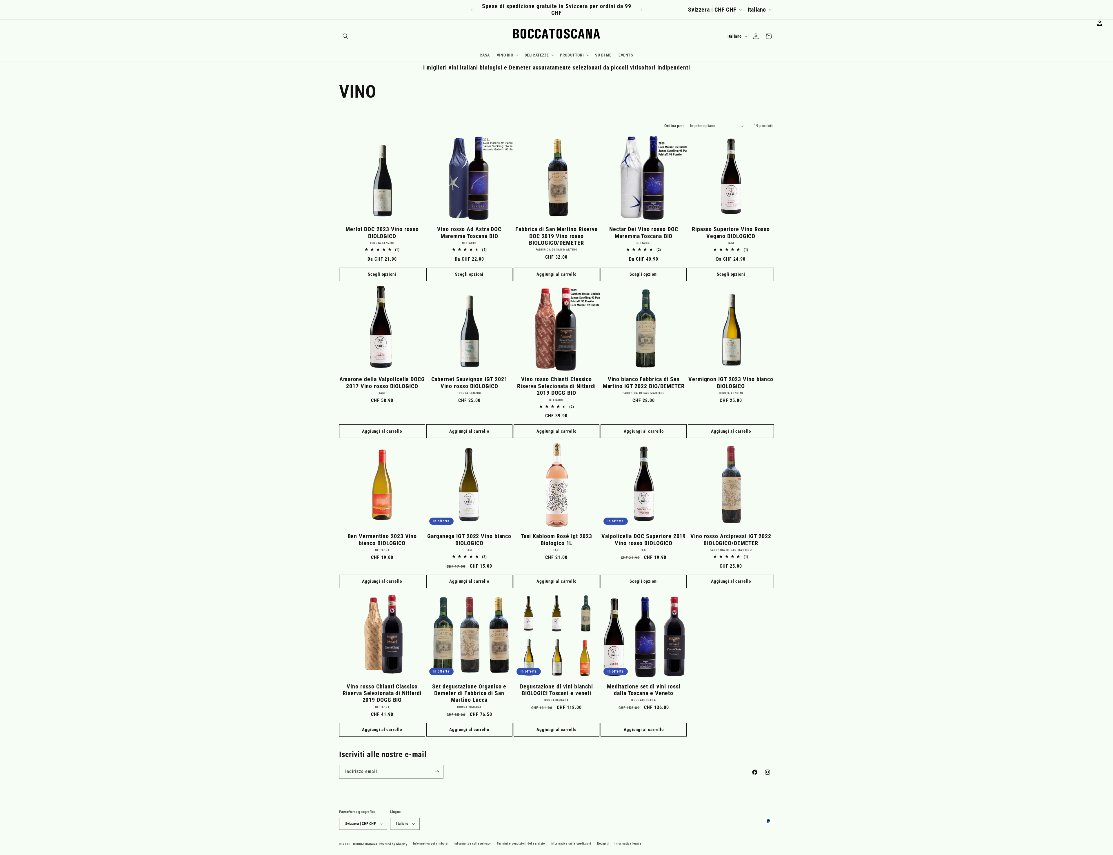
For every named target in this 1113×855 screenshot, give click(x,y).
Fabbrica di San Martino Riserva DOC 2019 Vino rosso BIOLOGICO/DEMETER (556, 236)
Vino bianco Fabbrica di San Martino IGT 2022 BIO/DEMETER (644, 382)
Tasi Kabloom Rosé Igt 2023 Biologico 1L (556, 539)
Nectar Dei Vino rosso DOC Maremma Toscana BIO (643, 232)
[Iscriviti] (436, 772)
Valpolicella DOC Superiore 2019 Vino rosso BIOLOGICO (643, 539)
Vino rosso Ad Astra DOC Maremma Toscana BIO (469, 232)
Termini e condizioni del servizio (521, 844)
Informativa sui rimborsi (431, 844)
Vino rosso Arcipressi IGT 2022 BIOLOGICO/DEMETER (730, 539)
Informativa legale (627, 844)
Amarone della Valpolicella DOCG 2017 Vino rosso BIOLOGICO (382, 382)
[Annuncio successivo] (641, 9)
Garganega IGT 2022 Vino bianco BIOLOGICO (469, 539)
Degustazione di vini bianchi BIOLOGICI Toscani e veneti (556, 690)
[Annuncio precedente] (471, 9)
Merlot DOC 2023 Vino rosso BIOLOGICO (382, 232)
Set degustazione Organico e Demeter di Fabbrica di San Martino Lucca (469, 693)
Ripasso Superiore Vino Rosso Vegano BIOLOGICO (731, 232)
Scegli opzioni (382, 274)
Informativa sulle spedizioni (571, 844)
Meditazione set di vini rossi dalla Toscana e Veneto (644, 690)
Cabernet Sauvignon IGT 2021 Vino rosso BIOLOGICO (469, 382)
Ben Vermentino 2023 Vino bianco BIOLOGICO (382, 539)
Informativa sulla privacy (472, 844)
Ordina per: (674, 125)
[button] (345, 36)
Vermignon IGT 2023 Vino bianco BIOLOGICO (730, 382)
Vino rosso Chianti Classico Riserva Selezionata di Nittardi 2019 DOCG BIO (556, 386)
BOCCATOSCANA (365, 844)
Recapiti (603, 844)
